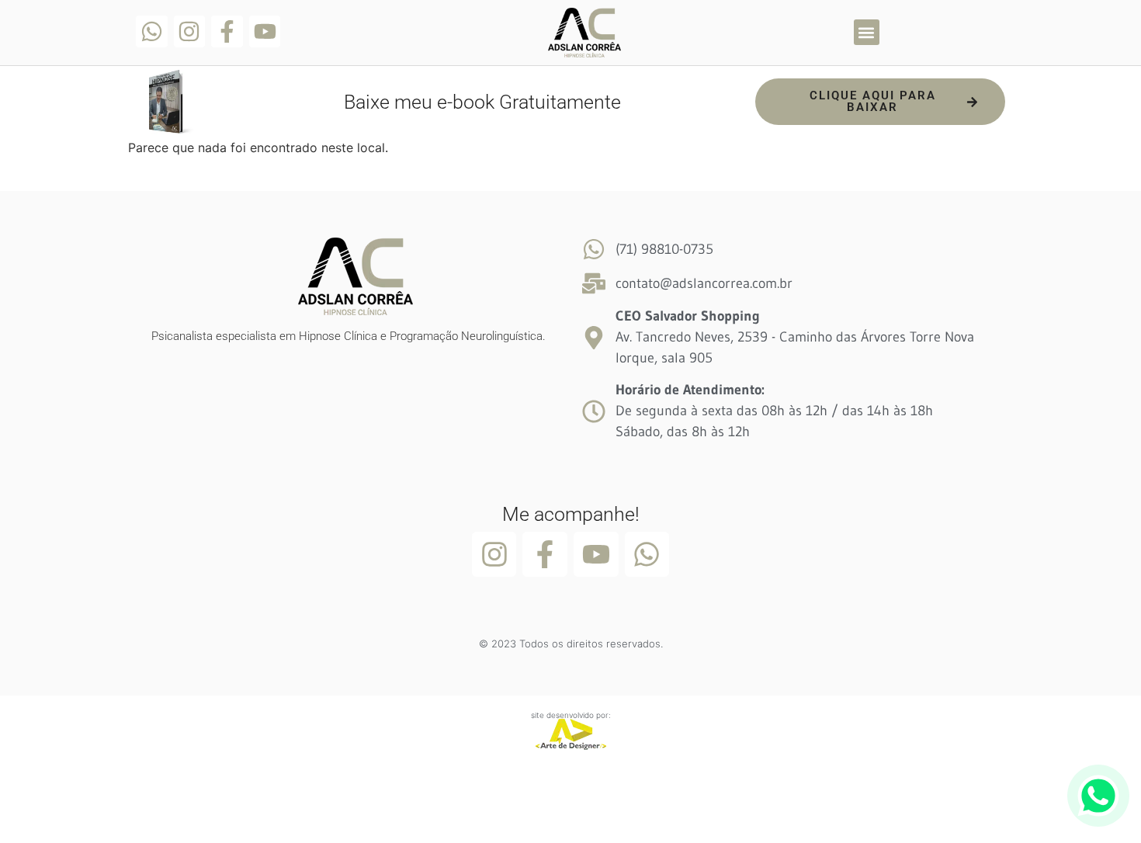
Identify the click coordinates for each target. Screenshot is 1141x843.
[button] (866, 32)
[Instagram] (190, 31)
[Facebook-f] (227, 31)
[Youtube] (265, 31)
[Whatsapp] (152, 31)
